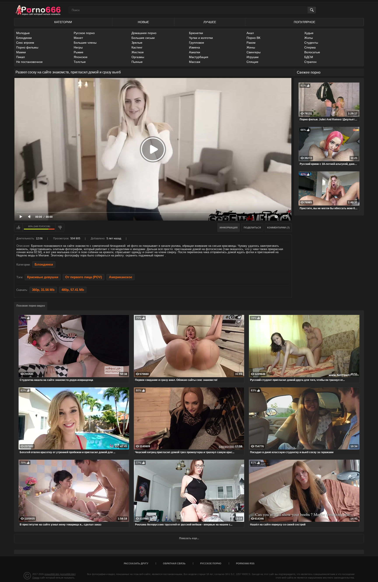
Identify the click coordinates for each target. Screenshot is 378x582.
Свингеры (254, 52)
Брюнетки (196, 33)
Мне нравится (18, 227)
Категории (63, 22)
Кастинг (136, 47)
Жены (251, 47)
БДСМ (308, 57)
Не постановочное (29, 62)
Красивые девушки (42, 277)
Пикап (20, 57)
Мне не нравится (60, 227)
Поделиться (252, 227)
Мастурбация (198, 57)
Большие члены (85, 42)
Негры (78, 47)
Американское (120, 277)
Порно (35, 577)
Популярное (304, 22)
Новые (143, 22)
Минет (78, 38)
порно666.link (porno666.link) (60, 574)
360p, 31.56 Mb (43, 290)
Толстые (80, 62)
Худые (308, 33)
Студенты (311, 42)
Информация (229, 227)
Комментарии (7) (278, 227)
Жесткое (137, 52)
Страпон (310, 62)
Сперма (310, 47)
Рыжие (78, 52)
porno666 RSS (245, 563)
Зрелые (136, 42)
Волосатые (312, 52)
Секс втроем (25, 42)
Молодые (23, 33)
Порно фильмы (27, 47)
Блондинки (24, 38)
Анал (250, 33)
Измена (194, 47)
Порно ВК (253, 38)
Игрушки (253, 57)
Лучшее (209, 22)
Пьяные (137, 62)
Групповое (196, 42)
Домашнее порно (143, 33)
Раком (251, 42)
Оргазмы (137, 57)
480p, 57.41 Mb (72, 290)
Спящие (252, 62)
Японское (81, 57)
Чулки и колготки (201, 38)
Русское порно (84, 33)
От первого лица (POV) (83, 277)
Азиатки (194, 52)
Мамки (21, 52)
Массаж (194, 62)
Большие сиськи (143, 38)
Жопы (308, 38)
